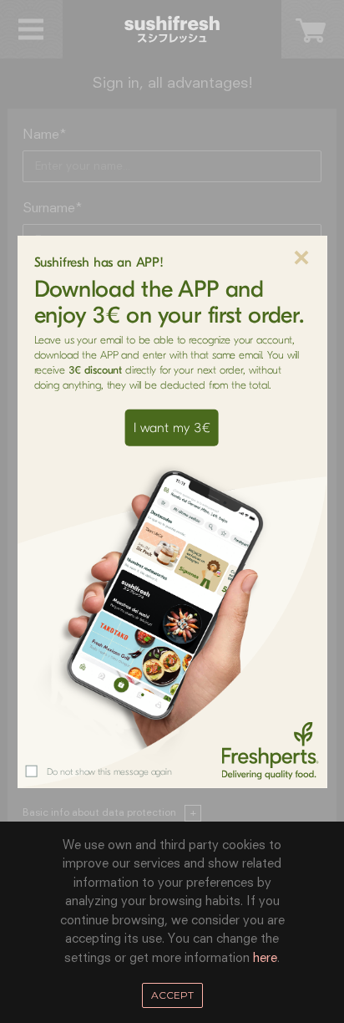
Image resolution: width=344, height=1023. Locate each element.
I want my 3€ (172, 427)
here (265, 958)
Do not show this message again (109, 771)
